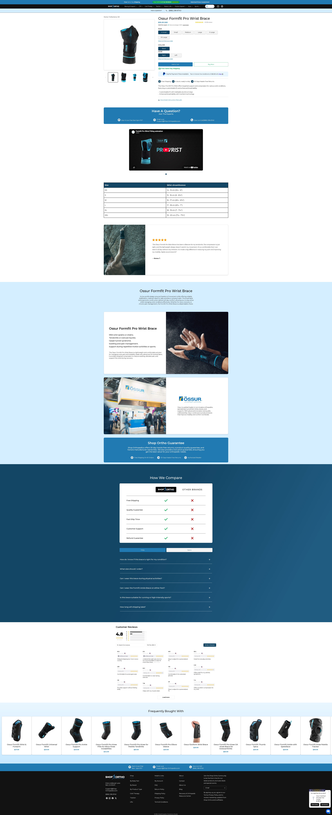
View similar (315, 804)
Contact (182, 781)
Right (164, 55)
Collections (113, 17)
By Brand (133, 785)
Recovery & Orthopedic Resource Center (187, 795)
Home (106, 17)
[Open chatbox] (328, 811)
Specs (189, 550)
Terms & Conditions (161, 802)
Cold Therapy (134, 793)
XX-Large (164, 37)
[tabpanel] (166, 150)
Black (164, 48)
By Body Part (134, 781)
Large (200, 32)
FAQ (156, 785)
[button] (130, 6)
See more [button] (157, 662)
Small (176, 32)
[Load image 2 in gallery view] (124, 77)
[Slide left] (106, 77)
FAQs (142, 550)
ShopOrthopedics (162, 814)
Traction (133, 798)
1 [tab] (166, 174)
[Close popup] (329, 792)
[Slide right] (153, 77)
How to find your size (165, 41)
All (119, 17)
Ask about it (325, 804)
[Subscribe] (224, 788)
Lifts (131, 802)
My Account (159, 781)
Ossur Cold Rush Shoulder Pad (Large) (321, 797)
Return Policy (159, 789)
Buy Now (211, 64)
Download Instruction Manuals (171, 100)
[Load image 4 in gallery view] (145, 77)
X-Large (212, 32)
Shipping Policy (160, 793)
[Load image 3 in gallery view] (135, 77)
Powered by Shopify (172, 814)
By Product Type (136, 789)
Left (176, 55)
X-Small (164, 32)
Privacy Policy (159, 798)
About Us (182, 785)
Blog (180, 789)
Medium (188, 32)
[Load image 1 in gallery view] (113, 77)
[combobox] (151, 645)
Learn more (186, 25)
